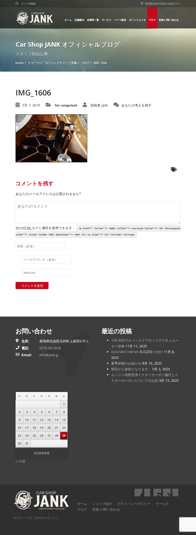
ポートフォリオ (137, 19)
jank (104, 105)
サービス (106, 19)
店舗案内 (79, 19)
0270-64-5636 (50, 348)
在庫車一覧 (93, 19)
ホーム (68, 19)
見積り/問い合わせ (169, 19)
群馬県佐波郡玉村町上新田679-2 (162, 3)
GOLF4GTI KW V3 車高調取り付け (137, 352)
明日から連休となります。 (131, 369)
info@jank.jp (49, 355)
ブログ (152, 19)
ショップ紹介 (102, 503)
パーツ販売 (120, 19)
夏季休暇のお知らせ (126, 363)
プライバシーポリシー (134, 503)
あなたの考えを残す (136, 105)
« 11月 (20, 461)
